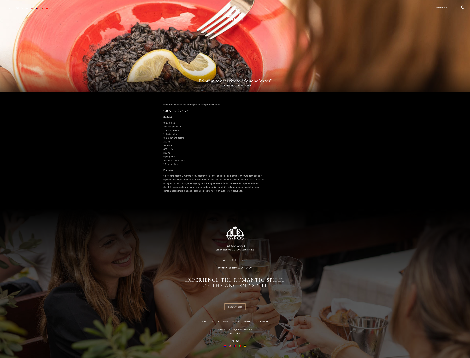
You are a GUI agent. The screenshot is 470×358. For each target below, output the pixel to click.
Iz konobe (246, 85)
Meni (8, 8)
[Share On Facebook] (5, 353)
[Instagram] (22, 8)
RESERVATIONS (442, 7)
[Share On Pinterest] (14, 353)
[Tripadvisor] (17, 8)
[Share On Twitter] (10, 353)
